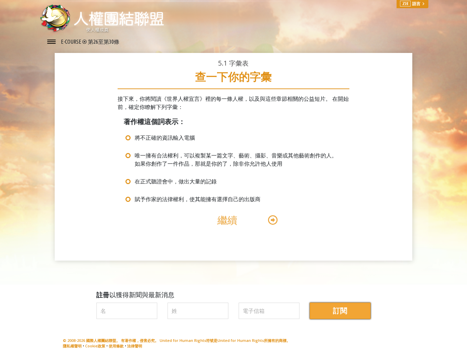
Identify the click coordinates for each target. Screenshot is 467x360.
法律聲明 (134, 345)
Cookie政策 (95, 345)
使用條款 (116, 345)
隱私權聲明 (72, 345)
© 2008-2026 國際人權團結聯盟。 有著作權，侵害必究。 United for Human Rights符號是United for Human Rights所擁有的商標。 (176, 340)
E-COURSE (71, 42)
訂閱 (340, 311)
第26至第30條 (103, 42)
